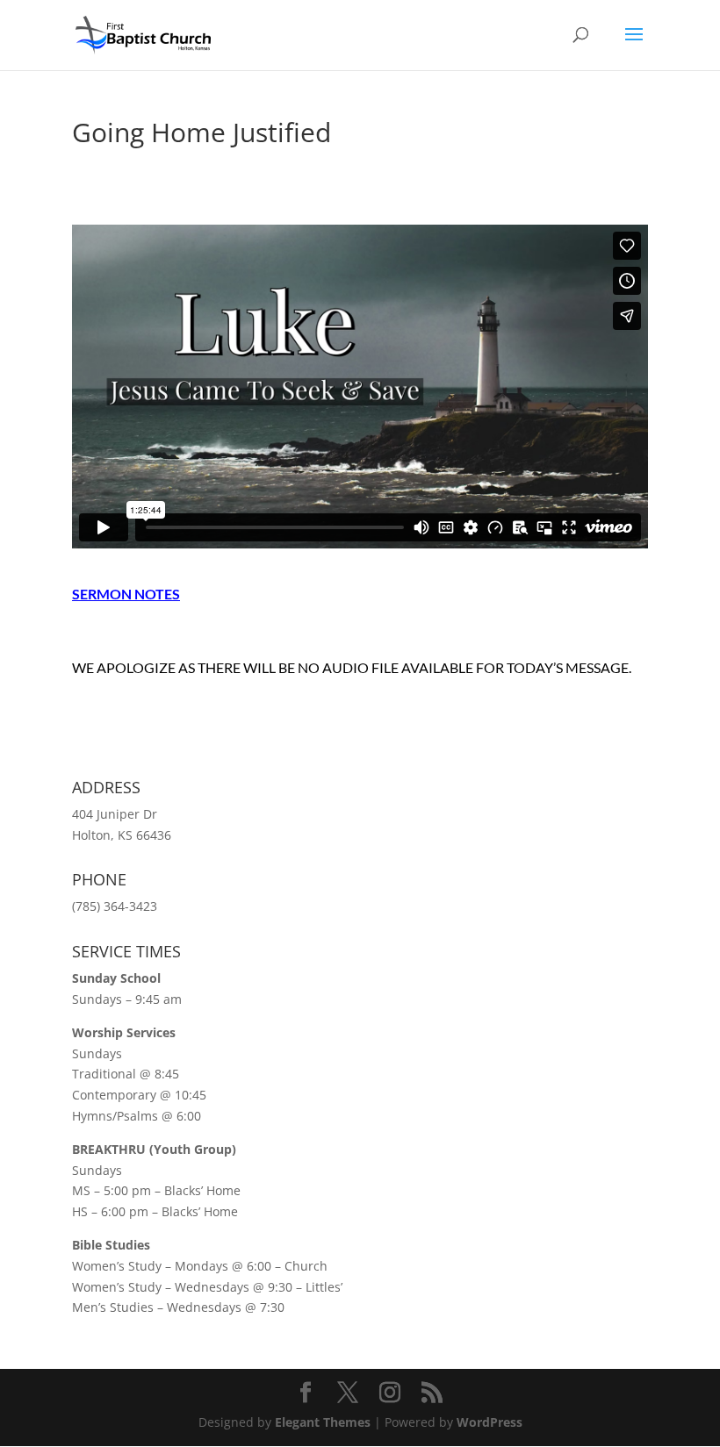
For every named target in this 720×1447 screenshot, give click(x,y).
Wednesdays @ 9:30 (233, 1287)
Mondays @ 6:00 (223, 1265)
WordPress (489, 1422)
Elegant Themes (323, 1422)
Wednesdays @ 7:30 (225, 1307)
